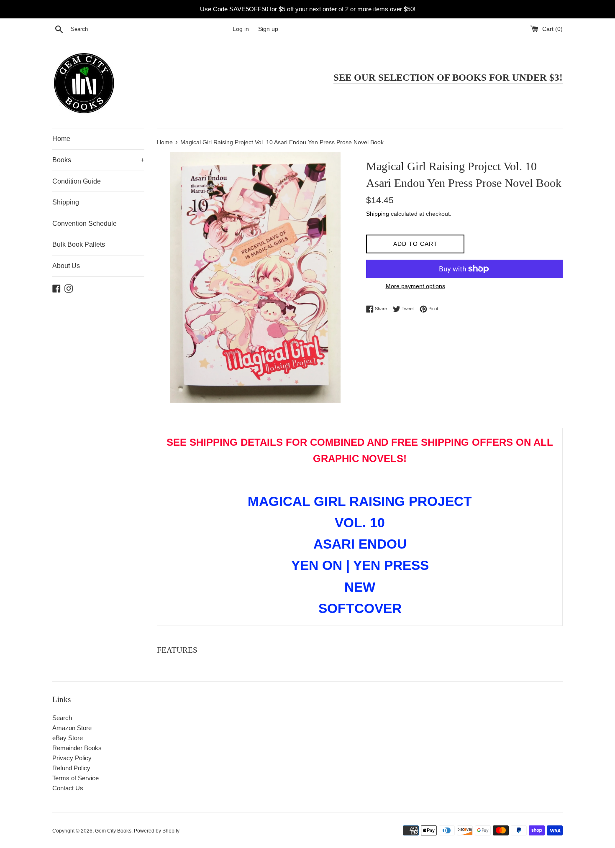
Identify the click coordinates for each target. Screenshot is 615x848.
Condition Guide (76, 181)
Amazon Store (72, 727)
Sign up (268, 29)
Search (62, 717)
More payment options (415, 286)
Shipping (65, 202)
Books (98, 159)
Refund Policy (71, 767)
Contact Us (67, 788)
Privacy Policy (72, 757)
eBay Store (67, 737)
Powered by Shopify (156, 831)
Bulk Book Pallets (78, 244)
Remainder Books (77, 747)
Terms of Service (75, 778)
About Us (66, 265)
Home (61, 138)
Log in (241, 29)
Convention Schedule (84, 223)
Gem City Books (113, 831)
